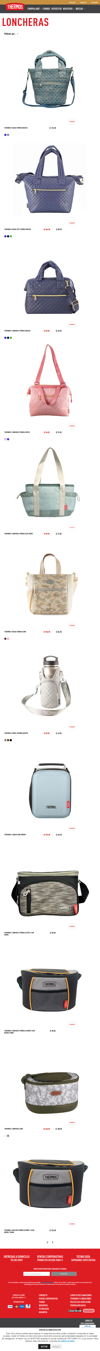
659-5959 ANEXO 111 (19, 1297)
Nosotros (68, 8)
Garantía (43, 1312)
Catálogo (72, 3)
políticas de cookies (67, 1341)
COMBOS (46, 8)
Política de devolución (80, 1301)
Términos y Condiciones (80, 1298)
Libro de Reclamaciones (81, 1295)
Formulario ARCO (78, 1305)
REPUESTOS (56, 8)
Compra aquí (33, 8)
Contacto (83, 3)
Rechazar (56, 1346)
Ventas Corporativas (48, 1298)
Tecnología (44, 1308)
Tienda (42, 1301)
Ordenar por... (10, 33)
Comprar (72, 121)
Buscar (79, 8)
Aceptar (44, 1346)
